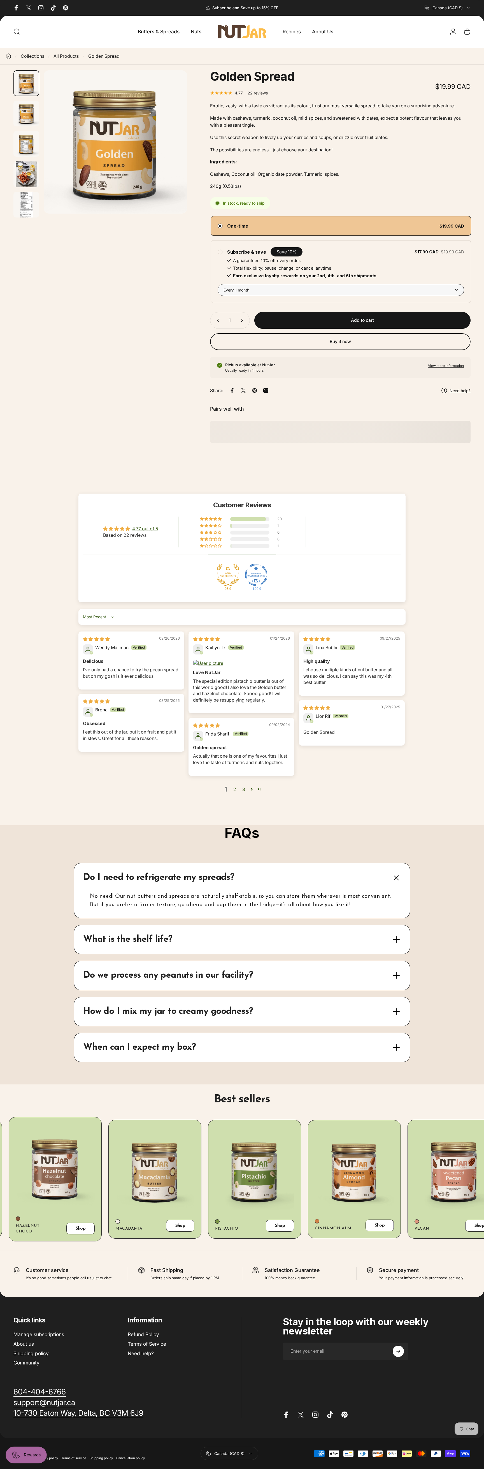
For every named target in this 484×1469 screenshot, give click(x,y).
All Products (66, 56)
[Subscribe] (398, 1351)
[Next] (172, 154)
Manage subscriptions (38, 1334)
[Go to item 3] (26, 144)
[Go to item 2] (26, 113)
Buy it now (340, 341)
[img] (96, 639)
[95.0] (228, 575)
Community (26, 1363)
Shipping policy (31, 1353)
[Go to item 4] (26, 174)
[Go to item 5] (26, 205)
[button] (211, 519)
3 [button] (243, 789)
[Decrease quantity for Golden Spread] (216, 320)
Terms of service (73, 1458)
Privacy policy (48, 1458)
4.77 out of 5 (145, 528)
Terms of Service (147, 1344)
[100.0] (256, 575)
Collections (32, 56)
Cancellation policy (130, 1458)
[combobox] (448, 8)
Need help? (141, 1353)
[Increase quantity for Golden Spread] (243, 320)
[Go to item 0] (26, 83)
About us (23, 1344)
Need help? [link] (460, 390)
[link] (39, 1392)
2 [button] (234, 789)
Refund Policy (143, 1334)
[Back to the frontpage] (8, 56)
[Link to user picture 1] (241, 663)
